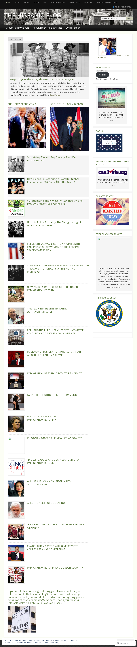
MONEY (45, 2)
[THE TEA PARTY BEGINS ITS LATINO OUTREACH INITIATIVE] (16, 316)
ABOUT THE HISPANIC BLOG (17, 28)
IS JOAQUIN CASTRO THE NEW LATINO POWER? (54, 438)
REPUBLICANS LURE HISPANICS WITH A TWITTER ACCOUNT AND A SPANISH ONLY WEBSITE (55, 332)
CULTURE (17, 2)
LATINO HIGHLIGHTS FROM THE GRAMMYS (52, 395)
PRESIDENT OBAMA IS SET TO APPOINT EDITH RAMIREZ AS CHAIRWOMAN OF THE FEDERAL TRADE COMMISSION (53, 247)
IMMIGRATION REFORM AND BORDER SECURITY (55, 567)
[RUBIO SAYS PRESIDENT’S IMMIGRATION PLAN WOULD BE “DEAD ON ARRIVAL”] (16, 359)
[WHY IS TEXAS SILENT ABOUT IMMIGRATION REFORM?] (16, 423)
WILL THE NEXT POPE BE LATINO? (46, 502)
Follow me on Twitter (123, 7)
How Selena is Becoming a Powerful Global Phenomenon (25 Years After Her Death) (53, 180)
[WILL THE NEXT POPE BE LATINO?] (16, 510)
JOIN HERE (102, 75)
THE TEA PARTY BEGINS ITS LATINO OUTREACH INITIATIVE (47, 310)
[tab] (15, 39)
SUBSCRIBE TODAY (105, 67)
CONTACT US (88, 2)
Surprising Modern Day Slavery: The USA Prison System (43, 79)
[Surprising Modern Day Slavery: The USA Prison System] (50, 77)
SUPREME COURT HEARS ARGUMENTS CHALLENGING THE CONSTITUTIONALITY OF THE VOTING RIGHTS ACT (58, 268)
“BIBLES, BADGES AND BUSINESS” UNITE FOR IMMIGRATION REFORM (53, 461)
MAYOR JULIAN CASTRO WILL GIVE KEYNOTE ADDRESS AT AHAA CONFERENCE (52, 548)
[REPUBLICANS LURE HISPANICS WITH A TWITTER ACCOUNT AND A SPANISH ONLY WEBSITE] (16, 337)
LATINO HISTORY (73, 28)
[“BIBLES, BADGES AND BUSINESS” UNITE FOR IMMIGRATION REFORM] (16, 467)
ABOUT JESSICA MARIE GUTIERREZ (107, 2)
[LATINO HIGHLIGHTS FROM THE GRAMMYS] (16, 402)
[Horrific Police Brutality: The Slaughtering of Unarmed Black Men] (16, 229)
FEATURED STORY (15, 39)
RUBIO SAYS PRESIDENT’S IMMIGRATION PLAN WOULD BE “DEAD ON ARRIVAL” (54, 353)
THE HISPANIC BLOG (32, 15)
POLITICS (26, 2)
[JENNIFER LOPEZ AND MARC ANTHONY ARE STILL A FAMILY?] (16, 531)
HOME (8, 2)
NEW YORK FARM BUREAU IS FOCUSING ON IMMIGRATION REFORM (52, 288)
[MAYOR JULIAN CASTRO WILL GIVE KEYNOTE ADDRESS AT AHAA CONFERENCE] (16, 553)
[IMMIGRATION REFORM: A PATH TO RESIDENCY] (16, 380)
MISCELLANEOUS (74, 2)
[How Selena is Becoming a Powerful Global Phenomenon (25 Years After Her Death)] (16, 186)
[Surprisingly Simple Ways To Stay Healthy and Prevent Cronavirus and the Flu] (16, 208)
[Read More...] (54, 95)
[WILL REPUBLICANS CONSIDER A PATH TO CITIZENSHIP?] (16, 488)
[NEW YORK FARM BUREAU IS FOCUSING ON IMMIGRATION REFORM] (16, 294)
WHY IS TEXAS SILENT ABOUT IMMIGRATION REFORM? (44, 418)
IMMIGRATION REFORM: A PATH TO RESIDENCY (54, 373)
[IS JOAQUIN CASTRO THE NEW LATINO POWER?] (16, 445)
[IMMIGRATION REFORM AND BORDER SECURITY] (16, 575)
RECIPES (36, 2)
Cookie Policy (54, 643)
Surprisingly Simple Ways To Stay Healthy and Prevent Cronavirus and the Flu (55, 202)
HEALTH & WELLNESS (58, 2)
